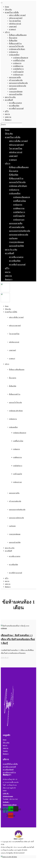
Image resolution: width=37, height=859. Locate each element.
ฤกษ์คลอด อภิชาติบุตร (18, 186)
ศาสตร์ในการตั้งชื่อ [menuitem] (12, 12)
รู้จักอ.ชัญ (9, 134)
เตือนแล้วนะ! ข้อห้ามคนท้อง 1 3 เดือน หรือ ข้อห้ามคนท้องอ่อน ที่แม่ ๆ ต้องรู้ (18, 639)
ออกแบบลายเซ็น (15, 223)
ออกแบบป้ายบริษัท (16, 246)
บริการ (7, 163)
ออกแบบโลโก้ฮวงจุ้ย (17, 182)
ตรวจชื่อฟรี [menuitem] (9, 100)
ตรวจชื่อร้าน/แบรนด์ (17, 265)
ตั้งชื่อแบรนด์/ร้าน (16, 178)
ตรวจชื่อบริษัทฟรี (8, 769)
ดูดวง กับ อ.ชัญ (11, 250)
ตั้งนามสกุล (13, 171)
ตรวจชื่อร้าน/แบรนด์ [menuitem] (16, 108)
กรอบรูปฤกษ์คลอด (16, 242)
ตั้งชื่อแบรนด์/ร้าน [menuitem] (15, 43)
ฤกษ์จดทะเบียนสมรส (21, 197)
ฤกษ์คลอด (4, 628)
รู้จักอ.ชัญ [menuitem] (8, 9)
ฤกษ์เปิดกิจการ (19, 212)
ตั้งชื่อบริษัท (13, 175)
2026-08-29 (4, 657)
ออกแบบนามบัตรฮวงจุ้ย (18, 235)
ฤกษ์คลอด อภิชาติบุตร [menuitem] (17, 49)
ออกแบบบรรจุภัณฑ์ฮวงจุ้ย (19, 231)
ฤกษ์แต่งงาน (14, 190)
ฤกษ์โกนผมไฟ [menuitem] (18, 72)
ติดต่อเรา (8, 279)
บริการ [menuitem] (7, 32)
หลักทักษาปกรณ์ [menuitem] (15, 24)
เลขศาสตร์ (13, 156)
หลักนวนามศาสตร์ (16, 145)
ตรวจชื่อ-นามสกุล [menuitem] (15, 103)
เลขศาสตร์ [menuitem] (13, 26)
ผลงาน (7, 272)
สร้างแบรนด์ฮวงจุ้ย (16, 227)
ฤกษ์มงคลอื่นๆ (14, 193)
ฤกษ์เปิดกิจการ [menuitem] (18, 69)
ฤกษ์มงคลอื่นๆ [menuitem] (14, 55)
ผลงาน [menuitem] (7, 114)
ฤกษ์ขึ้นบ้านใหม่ (19, 201)
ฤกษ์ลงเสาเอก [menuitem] (18, 74)
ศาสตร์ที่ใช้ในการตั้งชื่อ (10, 764)
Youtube (5, 751)
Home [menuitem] (7, 7)
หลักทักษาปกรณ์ (15, 152)
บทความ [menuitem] (8, 117)
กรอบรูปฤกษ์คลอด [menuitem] (15, 91)
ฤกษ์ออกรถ (17, 205)
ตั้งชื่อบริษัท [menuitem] (13, 40)
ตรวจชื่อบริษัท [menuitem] (14, 106)
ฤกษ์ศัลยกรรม (18, 208)
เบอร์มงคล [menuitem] (13, 89)
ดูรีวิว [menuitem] (7, 111)
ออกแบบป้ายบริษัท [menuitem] (15, 94)
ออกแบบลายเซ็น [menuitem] (15, 77)
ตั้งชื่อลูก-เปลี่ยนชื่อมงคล (19, 167)
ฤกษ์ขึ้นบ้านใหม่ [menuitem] (19, 60)
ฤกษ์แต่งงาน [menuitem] (13, 52)
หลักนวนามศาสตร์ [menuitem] (15, 18)
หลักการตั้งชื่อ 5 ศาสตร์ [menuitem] (17, 15)
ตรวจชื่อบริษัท (14, 261)
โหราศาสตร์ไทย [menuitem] (15, 21)
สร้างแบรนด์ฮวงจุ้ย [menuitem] (16, 80)
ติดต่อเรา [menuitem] (8, 120)
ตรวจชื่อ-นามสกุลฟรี (9, 767)
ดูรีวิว (7, 268)
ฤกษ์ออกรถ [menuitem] (17, 63)
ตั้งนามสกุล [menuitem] (13, 38)
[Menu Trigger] (1, 2)
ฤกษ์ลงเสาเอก (18, 220)
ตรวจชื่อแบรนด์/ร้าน (9, 772)
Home (7, 130)
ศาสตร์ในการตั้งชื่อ (12, 137)
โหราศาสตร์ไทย (15, 148)
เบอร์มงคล (13, 238)
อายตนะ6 (13, 160)
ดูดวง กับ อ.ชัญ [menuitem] (10, 97)
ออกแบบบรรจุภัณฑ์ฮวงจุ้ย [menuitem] (18, 83)
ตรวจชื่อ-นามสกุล (16, 257)
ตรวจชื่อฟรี (9, 253)
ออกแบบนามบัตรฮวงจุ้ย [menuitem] (17, 86)
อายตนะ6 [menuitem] (12, 29)
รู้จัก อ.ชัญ (6, 742)
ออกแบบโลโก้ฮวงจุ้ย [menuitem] (16, 46)
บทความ (8, 276)
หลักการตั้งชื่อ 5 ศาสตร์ (18, 141)
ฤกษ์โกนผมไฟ (19, 216)
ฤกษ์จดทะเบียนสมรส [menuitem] (20, 58)
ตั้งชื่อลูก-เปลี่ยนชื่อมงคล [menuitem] (18, 35)
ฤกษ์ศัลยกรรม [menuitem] (18, 66)
